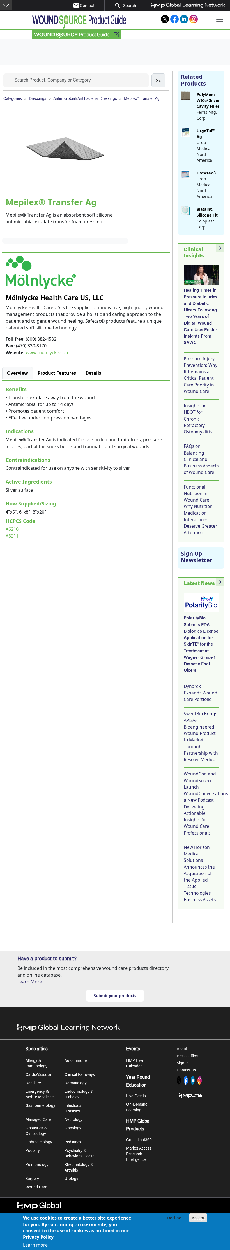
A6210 (12, 529)
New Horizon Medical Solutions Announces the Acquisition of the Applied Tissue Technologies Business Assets (200, 873)
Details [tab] (93, 373)
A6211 (12, 536)
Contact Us (186, 1071)
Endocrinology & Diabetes (79, 1095)
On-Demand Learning (137, 1107)
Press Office (187, 1056)
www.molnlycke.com (48, 352)
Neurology (73, 1120)
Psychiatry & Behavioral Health (80, 1154)
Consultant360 (139, 1140)
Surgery (32, 1179)
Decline (174, 1217)
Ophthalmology (39, 1143)
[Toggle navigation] (219, 19)
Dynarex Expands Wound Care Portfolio (200, 693)
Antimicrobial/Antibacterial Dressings (85, 99)
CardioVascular (39, 1075)
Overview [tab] (17, 373)
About (182, 1049)
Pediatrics (73, 1143)
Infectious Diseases (73, 1109)
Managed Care (38, 1120)
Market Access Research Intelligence (138, 1154)
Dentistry (33, 1083)
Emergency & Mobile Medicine (40, 1095)
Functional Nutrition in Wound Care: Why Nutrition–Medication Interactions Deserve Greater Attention (200, 510)
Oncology (73, 1128)
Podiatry (33, 1151)
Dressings (37, 99)
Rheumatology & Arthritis (79, 1168)
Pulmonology (37, 1165)
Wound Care (36, 1188)
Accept (198, 1217)
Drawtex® (206, 173)
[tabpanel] (86, 461)
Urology (71, 1179)
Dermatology (76, 1083)
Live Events (136, 1096)
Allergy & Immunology (36, 1064)
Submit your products (115, 995)
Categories (12, 99)
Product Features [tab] (57, 373)
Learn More (29, 982)
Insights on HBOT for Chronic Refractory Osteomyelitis (198, 419)
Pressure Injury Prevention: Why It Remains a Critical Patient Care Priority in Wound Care (200, 375)
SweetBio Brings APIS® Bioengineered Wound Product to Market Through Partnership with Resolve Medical (201, 737)
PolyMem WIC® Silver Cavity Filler (208, 100)
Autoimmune (76, 1061)
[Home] (79, 22)
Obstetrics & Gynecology (36, 1131)
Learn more (35, 1245)
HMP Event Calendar (136, 1064)
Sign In (183, 1063)
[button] (6, 5)
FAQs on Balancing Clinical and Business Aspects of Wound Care (201, 459)
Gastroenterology (40, 1106)
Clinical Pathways (80, 1075)
